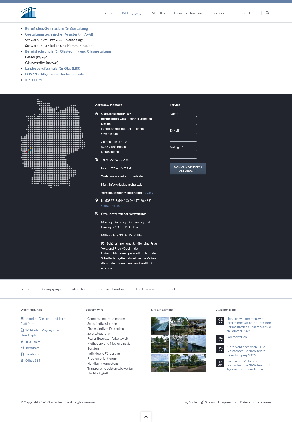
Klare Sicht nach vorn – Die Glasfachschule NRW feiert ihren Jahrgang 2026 (246, 351)
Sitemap (210, 402)
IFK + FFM (33, 79)
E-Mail (177, 130)
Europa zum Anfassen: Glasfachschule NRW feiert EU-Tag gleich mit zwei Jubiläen (249, 365)
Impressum (228, 402)
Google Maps (110, 205)
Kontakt (171, 289)
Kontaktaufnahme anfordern (188, 168)
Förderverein (145, 289)
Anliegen (177, 147)
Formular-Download (110, 289)
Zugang (148, 192)
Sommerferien (237, 337)
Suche (193, 402)
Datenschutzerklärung (255, 402)
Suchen (267, 13)
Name (177, 113)
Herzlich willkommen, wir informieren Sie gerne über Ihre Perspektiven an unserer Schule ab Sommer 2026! (249, 325)
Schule (25, 289)
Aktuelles (78, 289)
